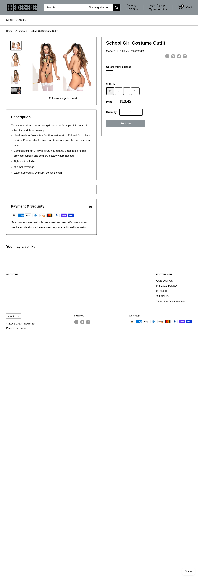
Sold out (126, 123)
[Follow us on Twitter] (82, 322)
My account (157, 9)
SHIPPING (162, 296)
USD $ (11, 316)
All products (21, 31)
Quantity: (112, 112)
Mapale (110, 51)
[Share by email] (185, 56)
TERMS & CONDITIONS (170, 301)
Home (9, 31)
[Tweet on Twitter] (179, 56)
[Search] (116, 7)
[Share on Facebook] (167, 56)
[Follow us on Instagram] (88, 322)
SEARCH (161, 291)
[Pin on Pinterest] (173, 56)
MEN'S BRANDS (16, 20)
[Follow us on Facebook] (76, 322)
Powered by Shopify (16, 328)
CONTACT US (164, 280)
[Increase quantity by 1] (139, 112)
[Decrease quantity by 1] (123, 112)
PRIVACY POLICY (167, 285)
